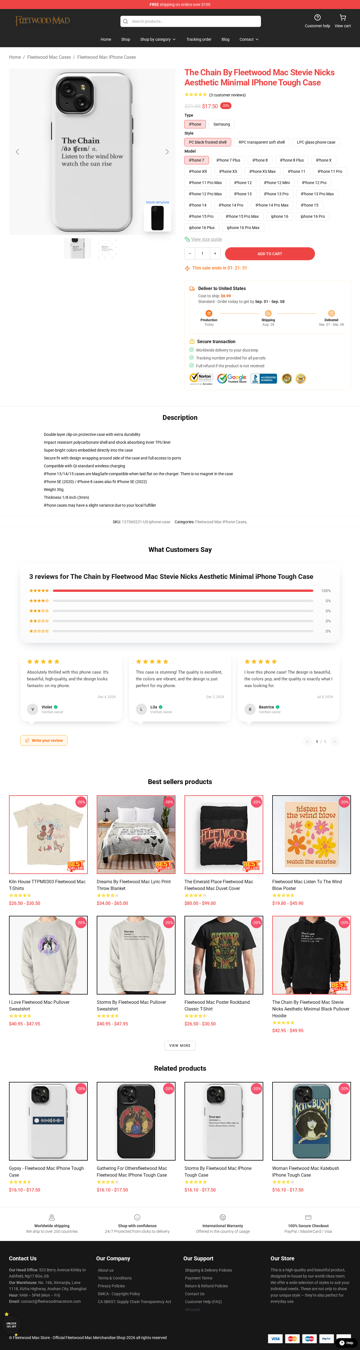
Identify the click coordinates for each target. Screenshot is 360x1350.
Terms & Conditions (115, 1278)
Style (189, 133)
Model (190, 151)
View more (180, 1046)
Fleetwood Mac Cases (49, 57)
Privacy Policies (111, 1286)
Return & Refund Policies (206, 1286)
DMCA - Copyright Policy (119, 1294)
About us (106, 1270)
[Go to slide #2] (106, 248)
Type (188, 115)
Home (15, 57)
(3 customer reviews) (227, 95)
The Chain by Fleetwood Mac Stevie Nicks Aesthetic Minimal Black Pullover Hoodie (310, 1009)
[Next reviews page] (335, 742)
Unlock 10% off (11, 1325)
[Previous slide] (18, 152)
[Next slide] (167, 152)
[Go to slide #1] (77, 248)
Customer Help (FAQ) (203, 1301)
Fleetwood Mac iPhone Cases (106, 57)
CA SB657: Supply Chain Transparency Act (134, 1301)
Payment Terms (198, 1278)
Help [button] (349, 1343)
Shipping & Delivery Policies (208, 1270)
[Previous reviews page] (307, 742)
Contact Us (194, 1294)
